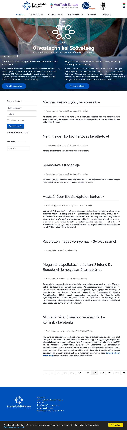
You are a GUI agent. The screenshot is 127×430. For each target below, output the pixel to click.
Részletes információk (14, 427)
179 (102, 372)
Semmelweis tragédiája (61, 165)
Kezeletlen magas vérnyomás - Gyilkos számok (80, 241)
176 (80, 372)
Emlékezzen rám (17, 120)
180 (109, 372)
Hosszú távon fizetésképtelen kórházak (73, 197)
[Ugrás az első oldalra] (45, 372)
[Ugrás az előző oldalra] (51, 372)
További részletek (14, 86)
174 (65, 372)
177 (87, 372)
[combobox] (18, 148)
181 (117, 372)
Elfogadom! (116, 425)
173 (58, 372)
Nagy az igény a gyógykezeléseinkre (71, 102)
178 (94, 372)
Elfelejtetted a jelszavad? (18, 132)
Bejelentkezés (15, 126)
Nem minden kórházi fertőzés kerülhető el (76, 136)
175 (72, 372)
